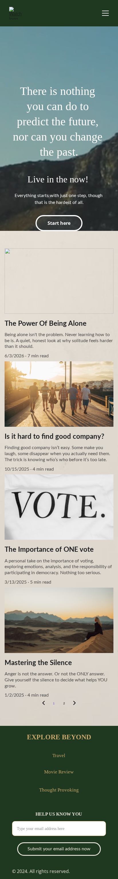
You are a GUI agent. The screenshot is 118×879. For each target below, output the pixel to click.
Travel (58, 755)
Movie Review (59, 772)
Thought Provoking (59, 790)
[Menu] (105, 13)
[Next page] (74, 703)
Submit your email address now (59, 849)
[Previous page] (43, 703)
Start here (59, 223)
